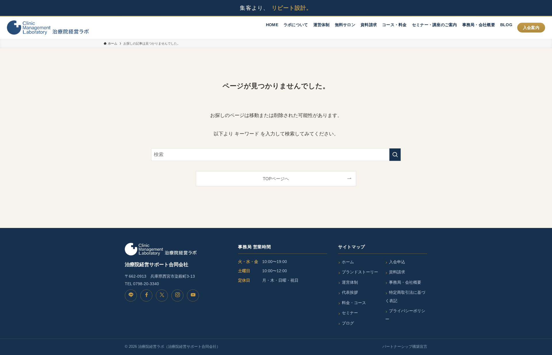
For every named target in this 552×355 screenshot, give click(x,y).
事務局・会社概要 (405, 282)
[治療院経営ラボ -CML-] (48, 27)
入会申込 (397, 262)
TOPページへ (276, 178)
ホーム (348, 262)
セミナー (350, 312)
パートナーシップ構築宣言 (404, 347)
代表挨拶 (350, 292)
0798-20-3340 (146, 283)
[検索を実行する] (395, 154)
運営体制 (350, 282)
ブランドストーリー (360, 272)
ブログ (348, 323)
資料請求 (397, 272)
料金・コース (354, 302)
